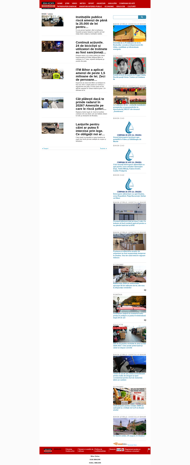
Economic (109, 6)
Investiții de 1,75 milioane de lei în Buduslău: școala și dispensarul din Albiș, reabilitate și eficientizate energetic (128, 46)
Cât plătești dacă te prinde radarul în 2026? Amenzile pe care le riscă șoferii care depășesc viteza (91, 103)
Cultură (132, 6)
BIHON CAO (118, 118)
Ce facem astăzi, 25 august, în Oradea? (129, 436)
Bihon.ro (57, 449)
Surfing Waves (142, 20)
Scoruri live (132, 445)
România (117, 295)
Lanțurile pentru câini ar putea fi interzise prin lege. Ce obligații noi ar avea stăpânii (89, 129)
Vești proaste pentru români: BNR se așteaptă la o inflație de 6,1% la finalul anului (128, 408)
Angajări (112, 3)
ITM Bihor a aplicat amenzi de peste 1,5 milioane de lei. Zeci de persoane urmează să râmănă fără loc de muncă (90, 74)
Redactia (112, 449)
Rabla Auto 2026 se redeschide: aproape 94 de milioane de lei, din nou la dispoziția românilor (129, 285)
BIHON (44, 14)
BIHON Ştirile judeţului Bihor (129, 24)
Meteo (83, 3)
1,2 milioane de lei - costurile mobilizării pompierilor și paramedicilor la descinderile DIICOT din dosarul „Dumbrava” (129, 108)
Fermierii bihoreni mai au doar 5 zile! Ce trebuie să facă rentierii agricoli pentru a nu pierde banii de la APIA (129, 223)
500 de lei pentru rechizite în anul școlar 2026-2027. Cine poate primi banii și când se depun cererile (129, 346)
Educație (121, 6)
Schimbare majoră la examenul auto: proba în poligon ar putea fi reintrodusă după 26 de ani (129, 315)
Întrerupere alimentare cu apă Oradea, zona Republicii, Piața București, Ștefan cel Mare (129, 196)
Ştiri (67, 3)
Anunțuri (101, 3)
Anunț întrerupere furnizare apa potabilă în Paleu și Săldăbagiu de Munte (127, 139)
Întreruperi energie (67, 6)
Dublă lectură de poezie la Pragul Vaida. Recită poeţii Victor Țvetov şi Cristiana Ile (129, 77)
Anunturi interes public (90, 6)
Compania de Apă (127, 3)
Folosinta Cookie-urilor (70, 450)
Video (74, 3)
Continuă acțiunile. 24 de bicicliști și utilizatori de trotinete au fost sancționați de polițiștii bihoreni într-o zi (91, 47)
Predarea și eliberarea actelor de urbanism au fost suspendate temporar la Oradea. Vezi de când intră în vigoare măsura (129, 254)
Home (59, 3)
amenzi (50, 14)
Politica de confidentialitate (100, 450)
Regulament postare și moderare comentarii (132, 450)
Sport (91, 3)
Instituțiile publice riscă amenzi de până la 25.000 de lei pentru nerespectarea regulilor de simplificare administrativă (91, 22)
